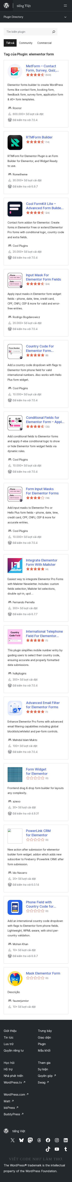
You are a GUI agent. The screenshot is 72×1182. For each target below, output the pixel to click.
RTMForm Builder (39, 137)
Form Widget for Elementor (37, 771)
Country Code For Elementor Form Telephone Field (40, 348)
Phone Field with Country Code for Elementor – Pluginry (42, 904)
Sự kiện (43, 1069)
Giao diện (44, 1037)
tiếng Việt (18, 1131)
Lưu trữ (8, 1044)
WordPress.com (16, 1094)
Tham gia (44, 1063)
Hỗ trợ (8, 1069)
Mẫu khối (44, 1050)
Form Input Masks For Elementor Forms (42, 491)
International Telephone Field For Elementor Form (44, 633)
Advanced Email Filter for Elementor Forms (43, 705)
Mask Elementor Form (43, 973)
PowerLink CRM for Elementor (38, 833)
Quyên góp (47, 1076)
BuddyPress (14, 1114)
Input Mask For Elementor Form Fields (43, 277)
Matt (9, 1101)
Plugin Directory (13, 16)
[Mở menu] (66, 5)
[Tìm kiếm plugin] (53, 31)
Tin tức (8, 1037)
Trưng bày (45, 1031)
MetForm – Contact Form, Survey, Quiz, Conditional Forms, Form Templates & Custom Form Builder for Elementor (45, 68)
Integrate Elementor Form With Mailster (41, 562)
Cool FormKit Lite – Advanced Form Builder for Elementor (44, 206)
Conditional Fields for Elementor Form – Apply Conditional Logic (45, 420)
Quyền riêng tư (14, 1050)
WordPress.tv (15, 1082)
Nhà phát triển (13, 1076)
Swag (43, 1082)
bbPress (11, 1108)
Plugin (42, 1044)
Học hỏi (9, 1063)
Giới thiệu (10, 1031)
